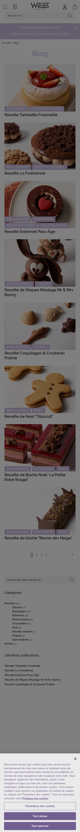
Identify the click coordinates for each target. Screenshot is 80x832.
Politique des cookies (35, 798)
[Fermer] (75, 759)
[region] (40, 792)
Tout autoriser (40, 825)
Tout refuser (40, 816)
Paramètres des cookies (40, 806)
